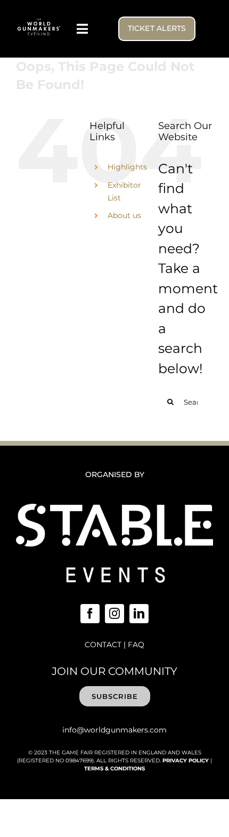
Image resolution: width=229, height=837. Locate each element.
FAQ (136, 644)
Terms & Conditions (114, 768)
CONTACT (103, 644)
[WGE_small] (39, 23)
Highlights (127, 167)
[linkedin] (139, 613)
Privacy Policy (185, 760)
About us (124, 215)
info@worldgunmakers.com (114, 730)
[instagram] (114, 613)
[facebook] (90, 613)
